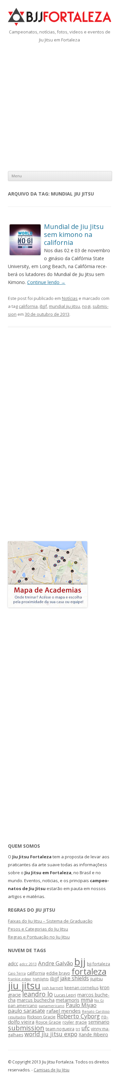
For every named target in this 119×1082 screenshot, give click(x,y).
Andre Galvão (55, 963)
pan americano (22, 1005)
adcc (13, 963)
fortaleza (88, 971)
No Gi (99, 1000)
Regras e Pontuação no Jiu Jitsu (39, 937)
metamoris (67, 1000)
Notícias (70, 298)
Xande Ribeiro (93, 1034)
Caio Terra (17, 973)
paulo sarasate (26, 1010)
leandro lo (37, 994)
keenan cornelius (81, 988)
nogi (86, 306)
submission (26, 1027)
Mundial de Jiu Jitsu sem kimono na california (74, 234)
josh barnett (52, 988)
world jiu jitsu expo (50, 1034)
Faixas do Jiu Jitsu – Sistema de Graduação (50, 921)
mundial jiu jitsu (64, 306)
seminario (98, 1022)
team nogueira (60, 1029)
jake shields (74, 978)
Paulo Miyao (81, 1005)
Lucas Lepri (65, 995)
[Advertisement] (59, 106)
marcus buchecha (36, 1000)
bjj (80, 961)
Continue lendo (46, 282)
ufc (85, 1028)
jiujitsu (96, 979)
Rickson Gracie (41, 1017)
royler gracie (74, 1022)
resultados (17, 1017)
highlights (41, 979)
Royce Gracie (48, 1022)
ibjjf (43, 306)
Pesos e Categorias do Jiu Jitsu (38, 929)
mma (87, 999)
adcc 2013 (28, 964)
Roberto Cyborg (78, 1016)
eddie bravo (58, 973)
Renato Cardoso (96, 1011)
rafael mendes (63, 1010)
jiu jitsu (24, 985)
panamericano (51, 1005)
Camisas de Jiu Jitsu (51, 1070)
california (28, 306)
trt (78, 1029)
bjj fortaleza (98, 964)
